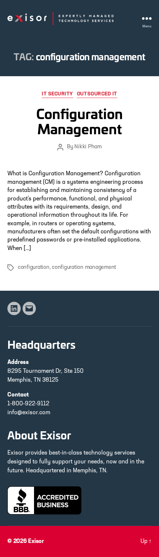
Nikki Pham (87, 147)
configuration (34, 267)
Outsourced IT (97, 94)
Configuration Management (79, 120)
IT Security (57, 94)
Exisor (36, 541)
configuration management (84, 267)
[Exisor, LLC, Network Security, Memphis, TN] (44, 500)
